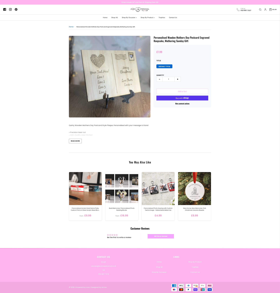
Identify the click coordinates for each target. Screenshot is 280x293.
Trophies (162, 17)
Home (105, 17)
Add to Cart (182, 91)
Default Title (164, 66)
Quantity (160, 75)
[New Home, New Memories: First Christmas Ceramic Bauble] (194, 188)
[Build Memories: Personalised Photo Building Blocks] (121, 188)
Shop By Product (195, 262)
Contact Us (173, 17)
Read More (75, 141)
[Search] (259, 9)
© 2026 (72, 287)
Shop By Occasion (159, 272)
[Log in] (264, 9)
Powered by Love (83, 287)
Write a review (160, 236)
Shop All (114, 17)
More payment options (182, 103)
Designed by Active (99, 287)
